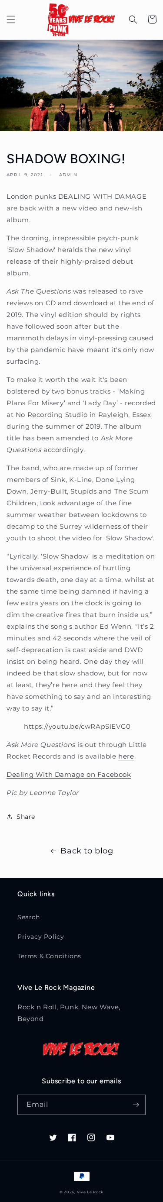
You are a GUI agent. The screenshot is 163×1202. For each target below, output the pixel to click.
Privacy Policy (40, 936)
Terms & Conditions (49, 956)
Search (28, 917)
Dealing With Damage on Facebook (69, 774)
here (126, 756)
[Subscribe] (135, 1105)
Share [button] (26, 817)
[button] (10, 19)
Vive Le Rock (90, 1192)
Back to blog (86, 851)
